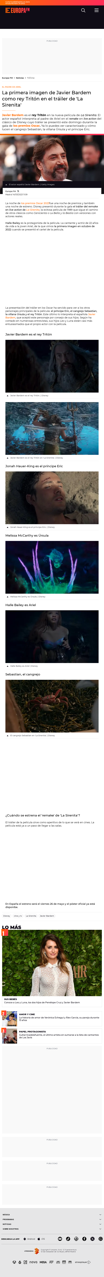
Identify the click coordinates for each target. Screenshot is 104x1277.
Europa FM (7, 78)
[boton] (76, 1215)
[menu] (97, 10)
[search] (83, 10)
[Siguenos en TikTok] (68, 1240)
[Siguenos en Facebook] (84, 1240)
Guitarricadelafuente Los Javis (17, 2)
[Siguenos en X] (92, 1240)
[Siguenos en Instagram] (76, 1240)
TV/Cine (31, 78)
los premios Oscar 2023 (35, 203)
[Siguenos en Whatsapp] (101, 1240)
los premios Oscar (26, 125)
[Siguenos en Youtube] (60, 1240)
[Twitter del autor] (18, 191)
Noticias (20, 78)
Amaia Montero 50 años (15, 3)
